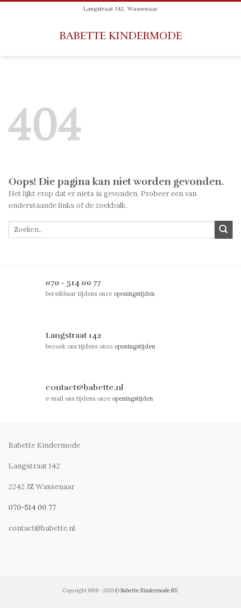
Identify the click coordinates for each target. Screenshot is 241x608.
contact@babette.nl (84, 387)
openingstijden (134, 294)
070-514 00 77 (32, 507)
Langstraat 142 (73, 335)
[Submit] (224, 230)
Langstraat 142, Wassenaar (120, 8)
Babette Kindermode (120, 36)
